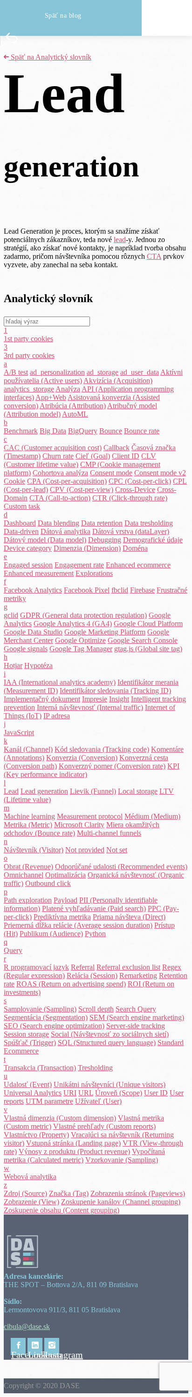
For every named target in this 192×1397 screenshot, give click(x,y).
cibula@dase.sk (27, 1326)
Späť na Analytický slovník (50, 57)
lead (120, 239)
